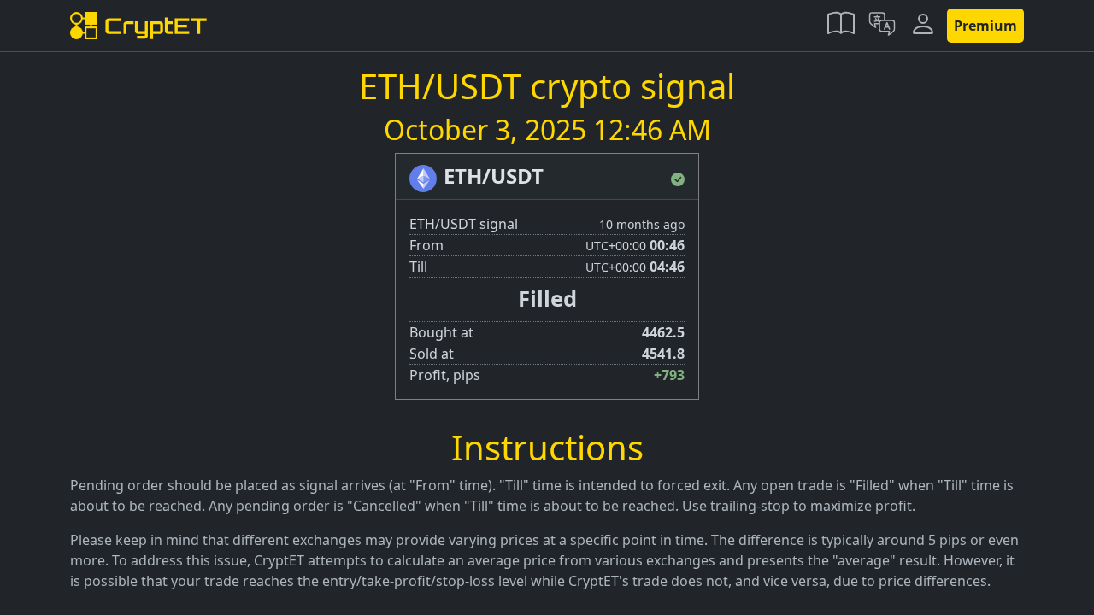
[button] (841, 25)
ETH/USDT (494, 175)
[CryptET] (138, 26)
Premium (985, 25)
